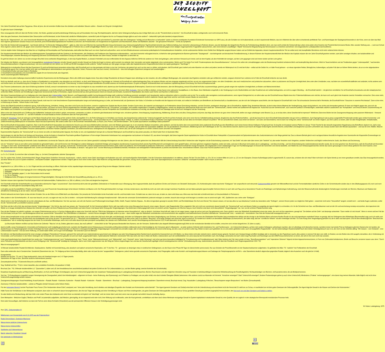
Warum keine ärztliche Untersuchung (14, 322)
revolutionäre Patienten (52, 62)
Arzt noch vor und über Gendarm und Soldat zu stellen (253, 291)
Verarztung (13, 118)
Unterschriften (57, 95)
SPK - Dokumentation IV (13, 310)
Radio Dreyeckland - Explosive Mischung (15, 319)
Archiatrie (133, 90)
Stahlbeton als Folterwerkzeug (11, 329)
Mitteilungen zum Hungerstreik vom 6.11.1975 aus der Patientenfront (25, 315)
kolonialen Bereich (13, 287)
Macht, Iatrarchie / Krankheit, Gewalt (13, 333)
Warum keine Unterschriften (10, 326)
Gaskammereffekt (264, 184)
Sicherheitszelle (9, 151)
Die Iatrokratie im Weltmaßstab (12, 337)
